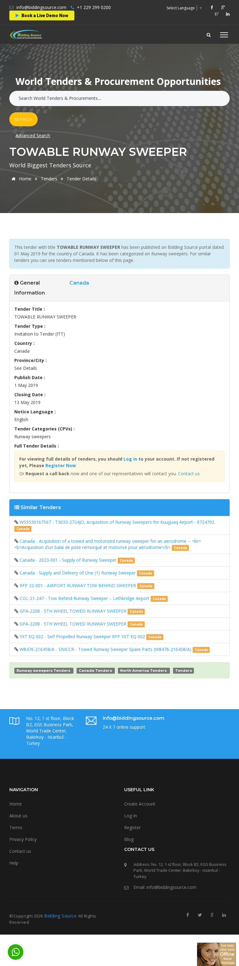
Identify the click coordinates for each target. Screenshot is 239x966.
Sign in (101, 98)
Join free (132, 98)
